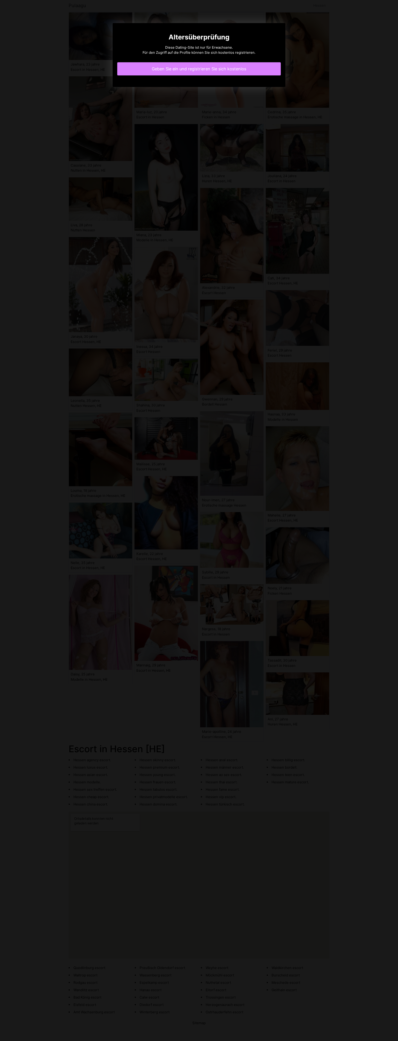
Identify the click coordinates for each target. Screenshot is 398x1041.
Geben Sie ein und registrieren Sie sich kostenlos (199, 68)
